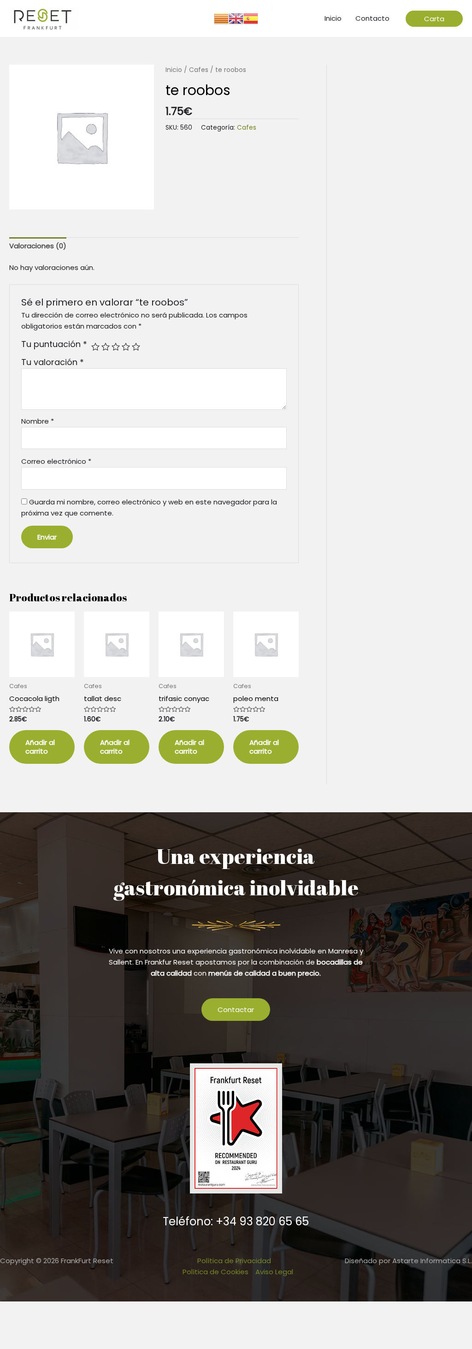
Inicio (173, 70)
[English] (236, 18)
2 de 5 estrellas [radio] (105, 346)
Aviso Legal (274, 1272)
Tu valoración (52, 362)
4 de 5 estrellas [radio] (126, 346)
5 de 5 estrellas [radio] (136, 346)
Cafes (198, 70)
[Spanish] (250, 18)
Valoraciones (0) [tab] (37, 246)
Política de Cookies (215, 1272)
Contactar (236, 1009)
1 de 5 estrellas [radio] (95, 346)
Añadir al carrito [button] (40, 746)
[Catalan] (221, 18)
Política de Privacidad (234, 1260)
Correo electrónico (56, 461)
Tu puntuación (54, 344)
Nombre (37, 421)
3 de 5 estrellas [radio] (116, 346)
